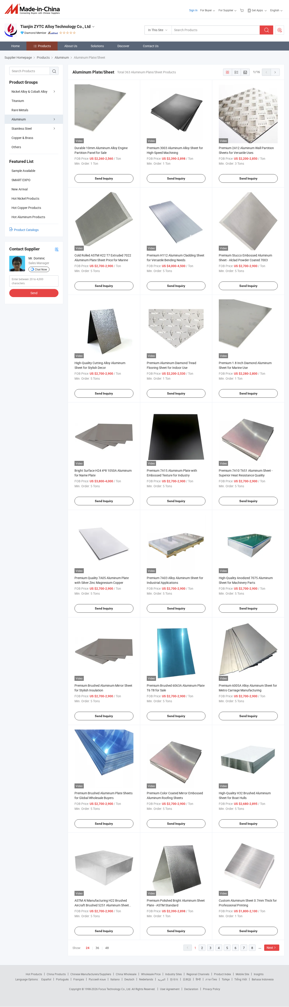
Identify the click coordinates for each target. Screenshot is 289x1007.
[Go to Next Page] (275, 72)
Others (16, 147)
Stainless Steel (22, 128)
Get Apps (257, 10)
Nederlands (146, 979)
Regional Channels (197, 974)
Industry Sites (173, 974)
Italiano (115, 979)
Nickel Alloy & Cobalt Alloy (29, 91)
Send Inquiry (104, 178)
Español (46, 979)
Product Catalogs (26, 230)
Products (44, 46)
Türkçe (226, 979)
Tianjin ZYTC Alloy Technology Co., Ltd (55, 26)
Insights (258, 974)
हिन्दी (198, 979)
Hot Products (34, 974)
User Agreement (169, 989)
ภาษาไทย (211, 979)
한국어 (174, 979)
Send (33, 293)
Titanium (18, 101)
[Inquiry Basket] (242, 10)
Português (62, 979)
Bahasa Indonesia (263, 979)
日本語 (187, 979)
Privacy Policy (211, 989)
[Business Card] (56, 249)
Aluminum (19, 119)
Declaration (191, 989)
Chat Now (41, 269)
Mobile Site (242, 974)
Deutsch (129, 979)
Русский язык (97, 979)
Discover (123, 46)
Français (78, 979)
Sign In (193, 10)
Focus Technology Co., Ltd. (115, 989)
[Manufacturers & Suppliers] (34, 9)
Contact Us (150, 46)
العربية (161, 979)
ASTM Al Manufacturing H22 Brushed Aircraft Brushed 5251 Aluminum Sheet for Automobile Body (102, 905)
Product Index (222, 974)
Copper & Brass (22, 138)
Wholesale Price (151, 974)
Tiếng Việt (240, 979)
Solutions (97, 46)
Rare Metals (20, 110)
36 (97, 948)
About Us (70, 46)
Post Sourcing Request (279, 30)
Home (15, 46)
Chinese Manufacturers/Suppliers (90, 974)
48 (107, 948)
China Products (56, 974)
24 (87, 948)
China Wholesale (126, 974)
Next (270, 947)
